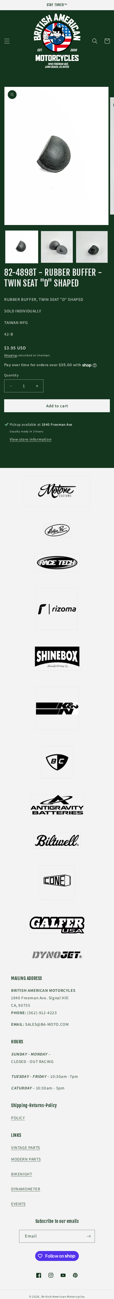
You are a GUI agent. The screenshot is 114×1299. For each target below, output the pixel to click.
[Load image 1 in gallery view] (22, 247)
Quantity (11, 375)
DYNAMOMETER (25, 1188)
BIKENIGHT (21, 1174)
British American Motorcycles (63, 1296)
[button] (7, 41)
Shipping (10, 355)
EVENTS (18, 1203)
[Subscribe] (88, 1236)
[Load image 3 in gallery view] (92, 247)
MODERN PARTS (26, 1159)
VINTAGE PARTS (25, 1147)
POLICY (18, 1117)
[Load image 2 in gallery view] (57, 247)
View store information (30, 439)
